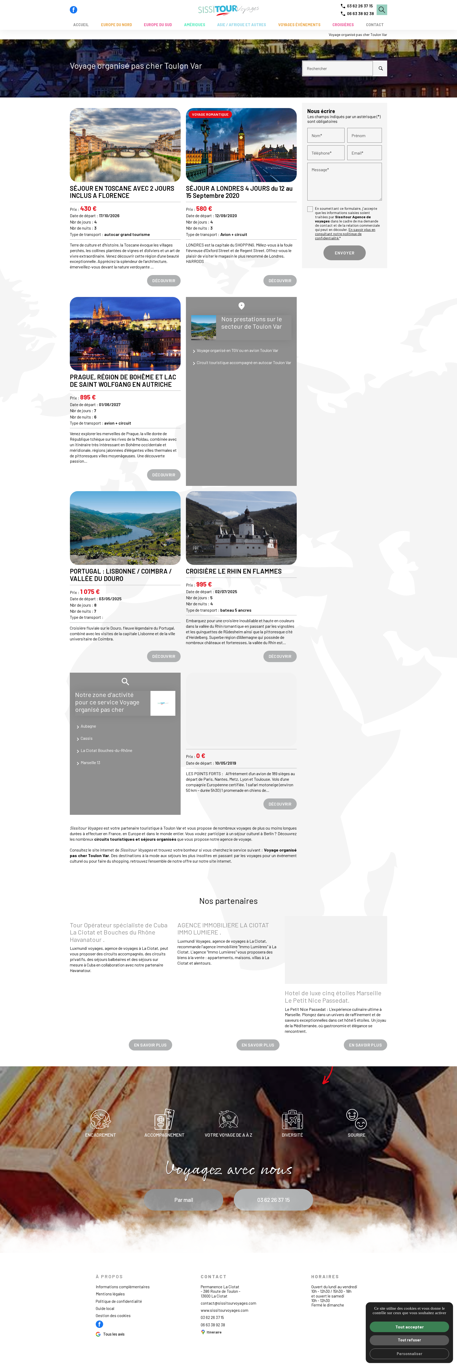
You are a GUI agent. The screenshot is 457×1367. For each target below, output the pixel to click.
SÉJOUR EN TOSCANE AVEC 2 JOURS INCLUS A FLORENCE (122, 191)
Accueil (81, 24)
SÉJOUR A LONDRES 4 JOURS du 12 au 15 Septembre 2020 (239, 191)
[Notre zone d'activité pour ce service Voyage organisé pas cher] (162, 703)
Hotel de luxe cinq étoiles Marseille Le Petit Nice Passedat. (333, 996)
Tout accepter (409, 1326)
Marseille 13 (90, 762)
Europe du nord (116, 24)
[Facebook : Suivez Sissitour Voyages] (73, 9)
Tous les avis (114, 1334)
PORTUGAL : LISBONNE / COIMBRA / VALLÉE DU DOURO (121, 574)
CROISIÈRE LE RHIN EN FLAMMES (234, 571)
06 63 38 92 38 (360, 13)
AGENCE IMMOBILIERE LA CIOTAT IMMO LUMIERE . (223, 928)
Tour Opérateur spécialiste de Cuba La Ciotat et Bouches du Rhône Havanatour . (118, 932)
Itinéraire (214, 1332)
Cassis (87, 738)
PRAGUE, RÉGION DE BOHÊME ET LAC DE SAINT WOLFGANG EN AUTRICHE (123, 380)
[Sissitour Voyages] (228, 9)
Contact (375, 24)
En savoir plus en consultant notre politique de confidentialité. (345, 233)
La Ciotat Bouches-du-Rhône (106, 750)
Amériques (194, 24)
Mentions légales (110, 1293)
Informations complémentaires (123, 1287)
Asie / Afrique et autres (241, 24)
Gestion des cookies (113, 1315)
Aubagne (88, 725)
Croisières (343, 24)
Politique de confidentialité (119, 1301)
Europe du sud (158, 24)
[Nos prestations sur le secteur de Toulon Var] (203, 327)
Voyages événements (299, 24)
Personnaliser (409, 1353)
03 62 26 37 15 (360, 5)
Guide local (105, 1308)
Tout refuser (409, 1340)
